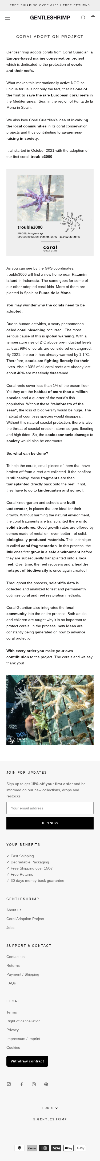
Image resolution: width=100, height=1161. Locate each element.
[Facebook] (21, 1084)
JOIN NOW (50, 823)
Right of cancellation (23, 1021)
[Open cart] (93, 17)
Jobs (10, 927)
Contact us (15, 956)
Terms (11, 1012)
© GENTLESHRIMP (50, 1119)
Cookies (13, 1047)
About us (13, 910)
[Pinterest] (46, 1084)
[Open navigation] (7, 17)
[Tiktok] (8, 1084)
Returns (13, 965)
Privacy (12, 1030)
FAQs (11, 983)
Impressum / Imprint (23, 1039)
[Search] (83, 17)
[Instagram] (34, 1084)
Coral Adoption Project (25, 919)
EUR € (47, 1108)
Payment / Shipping (22, 974)
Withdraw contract (27, 1061)
